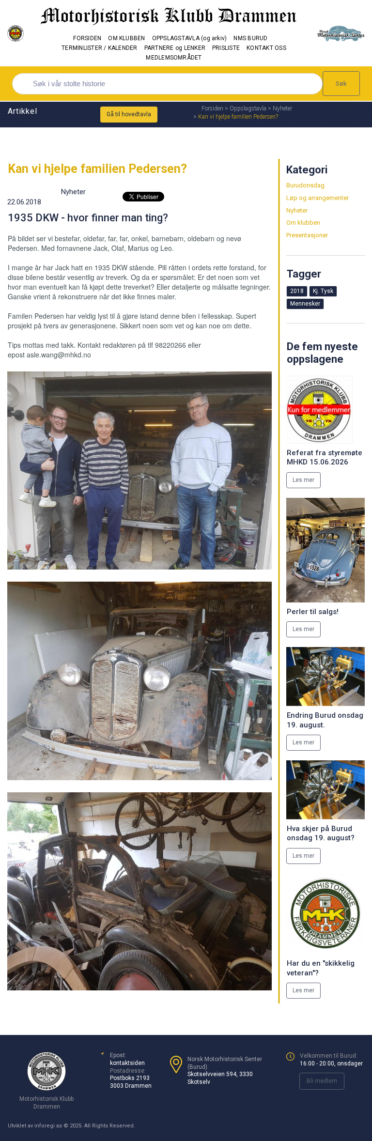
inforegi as (48, 1126)
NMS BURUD (250, 38)
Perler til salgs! (313, 611)
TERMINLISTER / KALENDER (100, 48)
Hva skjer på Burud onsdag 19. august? (321, 833)
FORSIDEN (87, 38)
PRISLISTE (226, 48)
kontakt (120, 1063)
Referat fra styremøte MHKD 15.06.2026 (324, 457)
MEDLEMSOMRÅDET (174, 57)
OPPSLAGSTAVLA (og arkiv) (189, 38)
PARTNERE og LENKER (174, 48)
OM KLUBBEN (126, 38)
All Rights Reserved (109, 1126)
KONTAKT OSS (266, 48)
